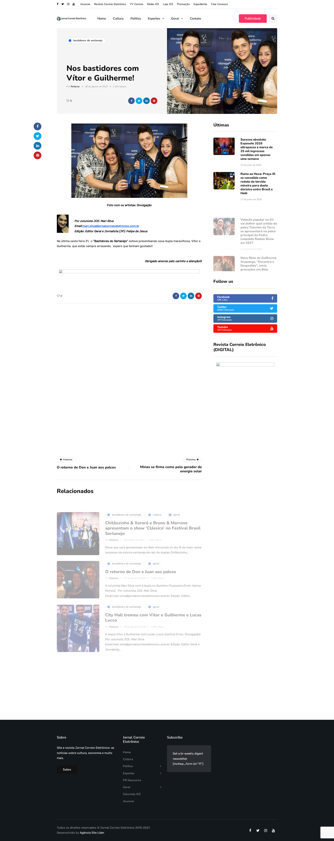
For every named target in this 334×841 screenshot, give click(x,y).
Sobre (67, 769)
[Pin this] (154, 100)
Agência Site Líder (92, 832)
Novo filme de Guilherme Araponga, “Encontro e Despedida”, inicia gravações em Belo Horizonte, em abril (258, 254)
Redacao (75, 86)
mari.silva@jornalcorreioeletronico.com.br (111, 226)
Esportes (154, 18)
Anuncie (85, 4)
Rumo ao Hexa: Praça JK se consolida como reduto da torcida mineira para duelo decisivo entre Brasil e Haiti (257, 183)
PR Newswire (132, 780)
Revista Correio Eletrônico (110, 4)
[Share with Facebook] (131, 100)
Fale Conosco (219, 4)
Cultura (118, 18)
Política (135, 18)
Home (101, 18)
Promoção (183, 4)
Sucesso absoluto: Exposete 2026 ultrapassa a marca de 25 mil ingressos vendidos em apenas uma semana (256, 149)
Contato (195, 18)
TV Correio (136, 4)
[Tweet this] (139, 100)
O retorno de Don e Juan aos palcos (140, 560)
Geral (175, 18)
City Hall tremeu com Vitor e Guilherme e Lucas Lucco (153, 606)
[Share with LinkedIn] (146, 100)
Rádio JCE (153, 4)
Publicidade (253, 18)
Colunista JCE (132, 794)
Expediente (200, 4)
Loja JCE (168, 4)
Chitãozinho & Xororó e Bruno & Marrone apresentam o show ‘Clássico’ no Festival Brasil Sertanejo (152, 517)
